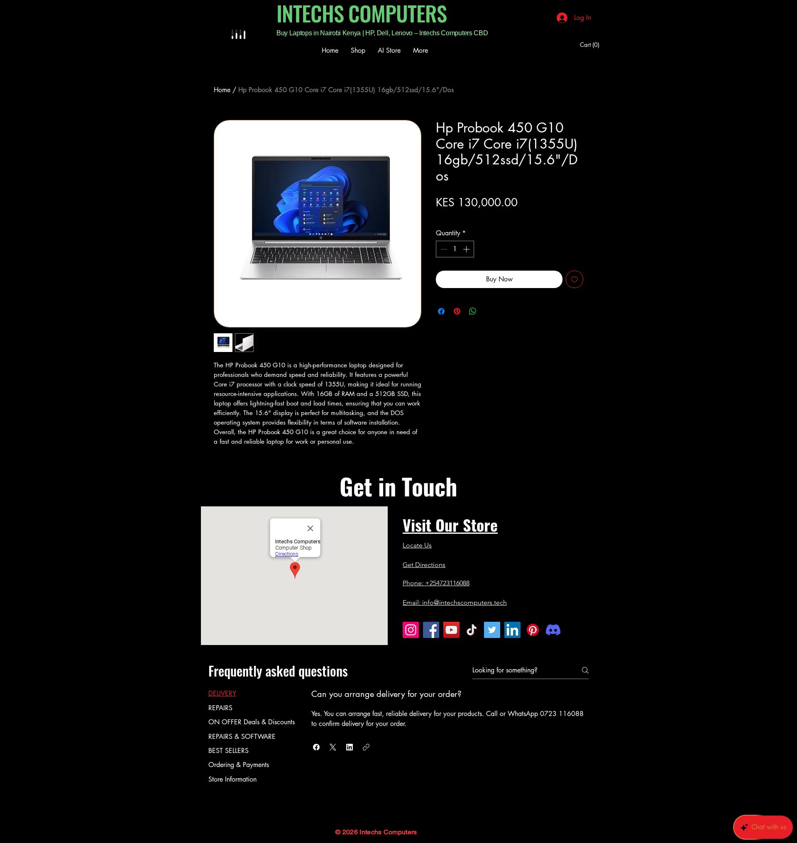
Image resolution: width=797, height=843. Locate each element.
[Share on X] (489, 311)
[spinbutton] (455, 249)
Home (222, 90)
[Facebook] (431, 630)
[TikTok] (472, 630)
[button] (591, 45)
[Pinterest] (533, 630)
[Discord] (553, 630)
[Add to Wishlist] (574, 279)
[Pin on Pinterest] (457, 311)
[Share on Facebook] (441, 311)
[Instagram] (411, 630)
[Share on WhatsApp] (473, 311)
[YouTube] (451, 630)
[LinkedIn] (512, 630)
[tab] (251, 693)
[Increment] (467, 249)
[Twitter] (492, 630)
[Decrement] (443, 249)
